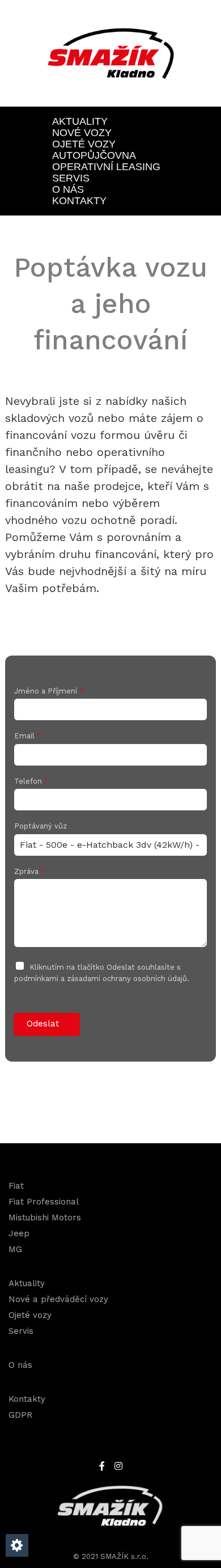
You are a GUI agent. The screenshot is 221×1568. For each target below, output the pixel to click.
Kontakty (79, 200)
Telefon (31, 781)
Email (27, 736)
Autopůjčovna (94, 155)
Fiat (16, 1186)
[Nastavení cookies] (17, 1545)
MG (15, 1249)
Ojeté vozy (84, 144)
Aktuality (80, 121)
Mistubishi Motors (44, 1217)
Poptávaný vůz (40, 826)
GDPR (20, 1415)
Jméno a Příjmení (48, 691)
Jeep (18, 1233)
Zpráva (29, 871)
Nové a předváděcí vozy (58, 1299)
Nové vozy (82, 132)
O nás (68, 189)
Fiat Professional (43, 1202)
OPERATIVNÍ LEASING (106, 166)
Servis (71, 178)
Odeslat (43, 1023)
